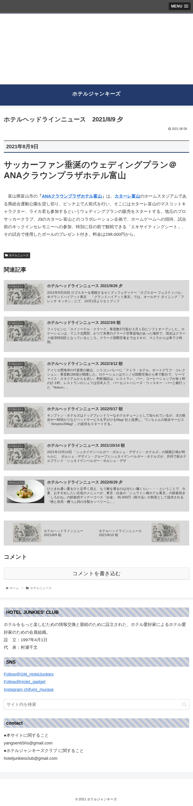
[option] (96, 685)
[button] (96, 685)
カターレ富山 (127, 196)
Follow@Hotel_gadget (24, 681)
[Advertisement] (96, 49)
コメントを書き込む (96, 573)
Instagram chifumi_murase (29, 689)
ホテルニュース (19, 255)
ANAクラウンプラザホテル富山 (72, 196)
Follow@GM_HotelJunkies (29, 674)
